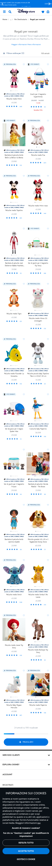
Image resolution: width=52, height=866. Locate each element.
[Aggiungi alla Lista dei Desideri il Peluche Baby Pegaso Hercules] (23, 670)
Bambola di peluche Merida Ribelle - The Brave (38, 485)
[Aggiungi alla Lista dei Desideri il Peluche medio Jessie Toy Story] (23, 615)
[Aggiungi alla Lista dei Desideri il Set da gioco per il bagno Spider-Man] (23, 394)
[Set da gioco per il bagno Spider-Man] (14, 409)
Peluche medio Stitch (14, 595)
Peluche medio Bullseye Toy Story (38, 651)
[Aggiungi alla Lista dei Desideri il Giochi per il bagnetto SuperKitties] (47, 64)
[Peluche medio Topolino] (14, 191)
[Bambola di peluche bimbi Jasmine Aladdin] (14, 520)
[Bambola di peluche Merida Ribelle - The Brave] (38, 464)
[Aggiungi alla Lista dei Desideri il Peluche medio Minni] (23, 64)
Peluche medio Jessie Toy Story (14, 646)
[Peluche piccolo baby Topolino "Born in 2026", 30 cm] (38, 354)
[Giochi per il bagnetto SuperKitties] (38, 79)
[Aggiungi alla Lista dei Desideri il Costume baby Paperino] (47, 394)
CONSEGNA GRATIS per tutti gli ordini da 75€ (26, 4)
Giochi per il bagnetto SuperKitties (38, 95)
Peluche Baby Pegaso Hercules (13, 706)
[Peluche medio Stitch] (14, 575)
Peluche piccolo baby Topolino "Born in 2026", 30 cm (38, 375)
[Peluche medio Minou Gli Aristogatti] (38, 299)
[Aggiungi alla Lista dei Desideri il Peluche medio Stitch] (23, 560)
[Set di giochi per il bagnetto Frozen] (14, 464)
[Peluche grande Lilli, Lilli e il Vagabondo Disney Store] (38, 520)
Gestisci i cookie (26, 859)
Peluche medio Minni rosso (38, 206)
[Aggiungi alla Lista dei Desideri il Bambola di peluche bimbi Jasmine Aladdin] (23, 504)
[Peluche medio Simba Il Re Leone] (38, 575)
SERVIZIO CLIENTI (11, 755)
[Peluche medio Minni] (14, 79)
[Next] (49, 4)
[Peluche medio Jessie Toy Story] (14, 630)
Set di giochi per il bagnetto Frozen (14, 485)
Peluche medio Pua (38, 155)
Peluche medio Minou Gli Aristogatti (38, 319)
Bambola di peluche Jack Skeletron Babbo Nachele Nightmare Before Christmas (14, 264)
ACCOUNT (7, 774)
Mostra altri (28, 742)
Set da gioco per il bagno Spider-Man (14, 430)
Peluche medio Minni (14, 99)
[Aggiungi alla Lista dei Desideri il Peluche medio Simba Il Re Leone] (47, 560)
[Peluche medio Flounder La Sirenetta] (14, 354)
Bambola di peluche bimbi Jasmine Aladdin (14, 540)
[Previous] (3, 4)
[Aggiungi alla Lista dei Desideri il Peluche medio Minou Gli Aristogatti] (47, 283)
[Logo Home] (26, 11)
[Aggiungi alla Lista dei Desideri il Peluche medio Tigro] (23, 283)
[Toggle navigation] (4, 11)
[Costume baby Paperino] (38, 409)
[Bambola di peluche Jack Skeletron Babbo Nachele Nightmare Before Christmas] (14, 243)
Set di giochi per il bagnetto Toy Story (38, 264)
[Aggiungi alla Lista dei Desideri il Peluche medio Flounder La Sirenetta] (23, 339)
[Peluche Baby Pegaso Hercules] (14, 685)
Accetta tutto (26, 851)
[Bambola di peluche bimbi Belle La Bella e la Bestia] (14, 135)
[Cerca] (9, 11)
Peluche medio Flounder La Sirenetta (14, 375)
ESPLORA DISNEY (11, 764)
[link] (14, 106)
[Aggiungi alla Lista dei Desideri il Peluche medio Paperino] (47, 670)
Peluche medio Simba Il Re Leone (38, 596)
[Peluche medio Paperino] (38, 685)
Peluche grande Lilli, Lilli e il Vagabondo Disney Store (38, 540)
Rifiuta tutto (26, 842)
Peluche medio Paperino (38, 705)
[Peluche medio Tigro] (14, 299)
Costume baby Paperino (38, 429)
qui (38, 823)
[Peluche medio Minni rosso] (38, 191)
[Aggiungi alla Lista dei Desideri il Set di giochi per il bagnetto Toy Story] (47, 228)
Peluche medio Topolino (14, 210)
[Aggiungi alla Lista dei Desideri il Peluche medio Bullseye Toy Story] (47, 615)
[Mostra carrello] (47, 11)
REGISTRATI (8, 785)
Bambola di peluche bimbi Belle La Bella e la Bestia (14, 156)
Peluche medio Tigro (14, 314)
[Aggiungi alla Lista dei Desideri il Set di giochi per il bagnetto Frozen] (23, 449)
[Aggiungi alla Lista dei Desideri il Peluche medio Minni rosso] (47, 175)
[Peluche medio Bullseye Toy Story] (38, 630)
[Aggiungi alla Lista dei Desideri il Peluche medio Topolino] (23, 175)
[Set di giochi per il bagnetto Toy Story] (38, 243)
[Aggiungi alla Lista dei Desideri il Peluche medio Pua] (47, 120)
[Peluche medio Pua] (38, 135)
